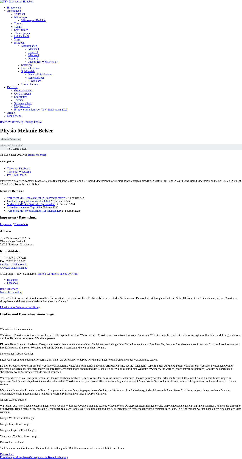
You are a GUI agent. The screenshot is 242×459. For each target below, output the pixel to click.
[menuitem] (124, 7)
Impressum (6, 224)
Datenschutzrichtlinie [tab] (12, 442)
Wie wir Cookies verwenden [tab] (16, 329)
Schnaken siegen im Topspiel (23, 207)
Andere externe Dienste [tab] (13, 399)
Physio (38, 121)
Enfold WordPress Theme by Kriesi (58, 273)
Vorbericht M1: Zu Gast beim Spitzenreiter (31, 204)
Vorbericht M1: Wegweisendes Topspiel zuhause (34, 210)
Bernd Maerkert (37, 154)
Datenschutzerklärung (28, 307)
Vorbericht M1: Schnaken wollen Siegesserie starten (36, 197)
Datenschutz (21, 224)
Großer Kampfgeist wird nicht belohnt (28, 201)
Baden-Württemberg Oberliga (16, 121)
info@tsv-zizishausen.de (13, 264)
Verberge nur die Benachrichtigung (48, 457)
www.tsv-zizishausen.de (13, 267)
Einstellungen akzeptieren (14, 457)
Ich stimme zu (8, 307)
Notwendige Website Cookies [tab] (16, 353)
